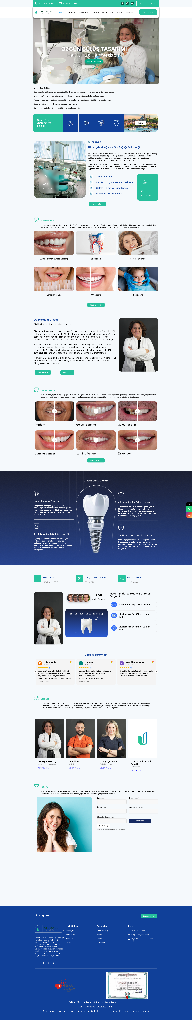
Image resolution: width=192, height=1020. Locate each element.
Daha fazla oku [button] (43, 681)
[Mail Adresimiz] (122, 578)
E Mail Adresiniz (137, 807)
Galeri (118, 12)
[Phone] (189, 509)
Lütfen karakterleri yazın (106, 817)
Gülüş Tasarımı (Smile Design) (54, 258)
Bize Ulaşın (129, 12)
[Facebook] (122, 3)
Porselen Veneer (138, 258)
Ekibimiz (96, 12)
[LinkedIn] (54, 962)
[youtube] (132, 3)
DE (146, 3)
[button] (156, 671)
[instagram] (127, 3)
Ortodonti (96, 295)
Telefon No (104, 807)
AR (140, 3)
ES (151, 3)
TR (153, 3)
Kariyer (104, 12)
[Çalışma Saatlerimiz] (79, 578)
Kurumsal (70, 12)
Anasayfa (61, 12)
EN (143, 3)
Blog (111, 12)
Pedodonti (138, 295)
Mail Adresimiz (134, 577)
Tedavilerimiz (83, 12)
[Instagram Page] (189, 515)
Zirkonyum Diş (54, 295)
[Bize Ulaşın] (37, 578)
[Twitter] (49, 962)
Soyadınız (135, 798)
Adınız (102, 798)
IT (148, 3)
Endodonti (96, 258)
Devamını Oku (43, 768)
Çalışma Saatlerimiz (95, 577)
